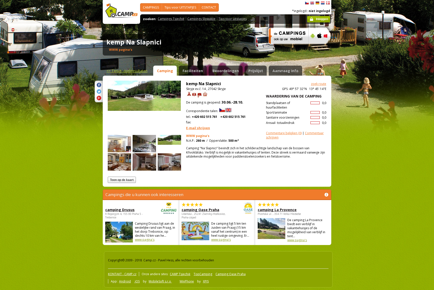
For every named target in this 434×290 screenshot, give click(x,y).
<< (126, 70)
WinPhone (187, 281)
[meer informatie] (286, 47)
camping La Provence (277, 209)
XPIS (206, 281)
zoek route (318, 84)
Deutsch (317, 3)
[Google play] (312, 47)
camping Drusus (120, 209)
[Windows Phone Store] (328, 47)
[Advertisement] (352, 151)
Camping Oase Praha (230, 274)
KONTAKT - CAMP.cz (122, 274)
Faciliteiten (193, 70)
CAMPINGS (151, 7)
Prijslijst (255, 70)
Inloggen (322, 19)
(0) (284, 133)
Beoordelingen (225, 70)
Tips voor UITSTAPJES (180, 7)
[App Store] (319, 47)
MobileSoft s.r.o (160, 281)
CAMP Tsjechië (180, 274)
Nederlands (323, 3)
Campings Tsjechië (171, 19)
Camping (165, 70)
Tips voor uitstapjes (233, 19)
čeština (307, 3)
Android (125, 281)
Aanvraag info (285, 70)
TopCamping (203, 274)
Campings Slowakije (201, 19)
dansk (328, 3)
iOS (137, 281)
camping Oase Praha (200, 209)
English (312, 3)
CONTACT (209, 7)
